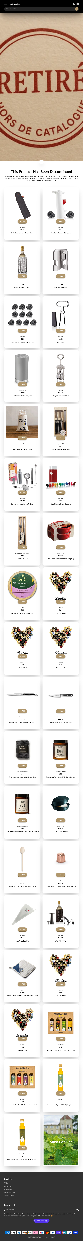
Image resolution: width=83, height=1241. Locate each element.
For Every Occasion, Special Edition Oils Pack (61, 1030)
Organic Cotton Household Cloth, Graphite (22, 757)
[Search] (76, 9)
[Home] (15, 3)
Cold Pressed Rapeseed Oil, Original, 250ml (61, 1085)
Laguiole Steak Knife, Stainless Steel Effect (22, 703)
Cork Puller (61, 322)
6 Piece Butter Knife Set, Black (61, 430)
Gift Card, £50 (22, 648)
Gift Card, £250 (61, 593)
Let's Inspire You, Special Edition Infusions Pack (22, 1085)
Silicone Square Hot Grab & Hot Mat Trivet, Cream (22, 976)
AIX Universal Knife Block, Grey (22, 376)
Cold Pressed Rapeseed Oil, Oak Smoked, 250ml (22, 1140)
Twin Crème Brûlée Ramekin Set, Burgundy (61, 539)
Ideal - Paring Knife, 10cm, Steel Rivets (61, 703)
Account (74, 4)
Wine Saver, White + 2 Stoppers (61, 213)
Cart (77, 4)
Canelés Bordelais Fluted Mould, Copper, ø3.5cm (61, 867)
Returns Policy (9, 1196)
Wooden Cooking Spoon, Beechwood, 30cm (22, 867)
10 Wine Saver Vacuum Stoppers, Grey (22, 322)
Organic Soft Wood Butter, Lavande (22, 593)
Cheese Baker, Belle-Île (61, 812)
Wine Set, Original (61, 921)
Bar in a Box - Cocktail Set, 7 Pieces (22, 484)
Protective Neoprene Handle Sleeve (22, 213)
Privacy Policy (9, 1189)
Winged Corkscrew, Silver (61, 376)
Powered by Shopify (49, 1237)
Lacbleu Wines (37, 1237)
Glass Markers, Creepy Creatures (61, 484)
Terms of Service (9, 1192)
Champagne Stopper (61, 268)
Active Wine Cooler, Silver (22, 268)
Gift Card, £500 (61, 976)
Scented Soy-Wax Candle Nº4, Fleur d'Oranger (61, 757)
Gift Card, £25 (61, 648)
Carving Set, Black (22, 539)
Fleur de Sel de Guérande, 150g (22, 430)
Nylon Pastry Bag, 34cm (22, 921)
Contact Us (8, 1186)
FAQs (6, 1183)
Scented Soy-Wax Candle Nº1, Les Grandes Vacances (22, 812)
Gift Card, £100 (22, 1030)
